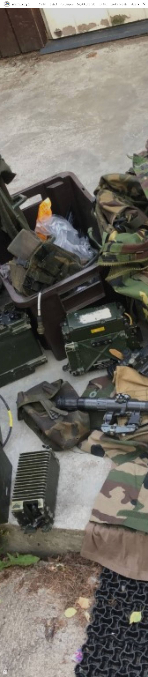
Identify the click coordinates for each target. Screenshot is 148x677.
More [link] (133, 4)
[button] (144, 4)
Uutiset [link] (103, 4)
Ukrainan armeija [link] (119, 4)
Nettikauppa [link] (67, 4)
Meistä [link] (53, 4)
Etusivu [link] (42, 4)
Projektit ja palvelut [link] (86, 4)
